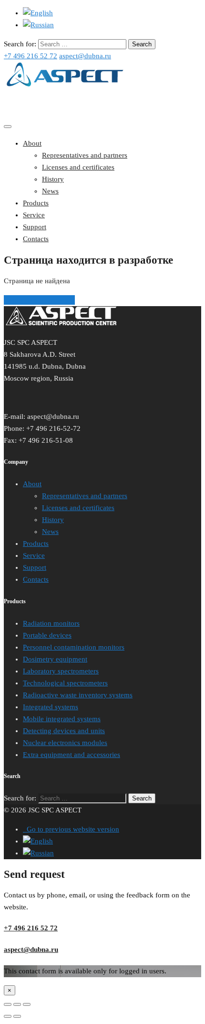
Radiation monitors (51, 623)
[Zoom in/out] (27, 1004)
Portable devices (47, 635)
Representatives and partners (84, 155)
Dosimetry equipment (55, 659)
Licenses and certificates (78, 167)
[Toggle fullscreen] (17, 1004)
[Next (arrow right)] (17, 1016)
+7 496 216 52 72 (30, 56)
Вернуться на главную (39, 300)
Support (34, 227)
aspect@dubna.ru (85, 56)
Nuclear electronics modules (65, 743)
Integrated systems (50, 707)
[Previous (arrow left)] (7, 1016)
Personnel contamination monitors (73, 647)
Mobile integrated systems (62, 719)
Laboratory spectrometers (61, 671)
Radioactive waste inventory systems (78, 695)
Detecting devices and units (64, 731)
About (32, 143)
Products (36, 203)
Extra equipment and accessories (71, 754)
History (53, 179)
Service (34, 215)
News (50, 191)
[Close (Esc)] (7, 1004)
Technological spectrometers (65, 683)
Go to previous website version (71, 829)
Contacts (36, 239)
